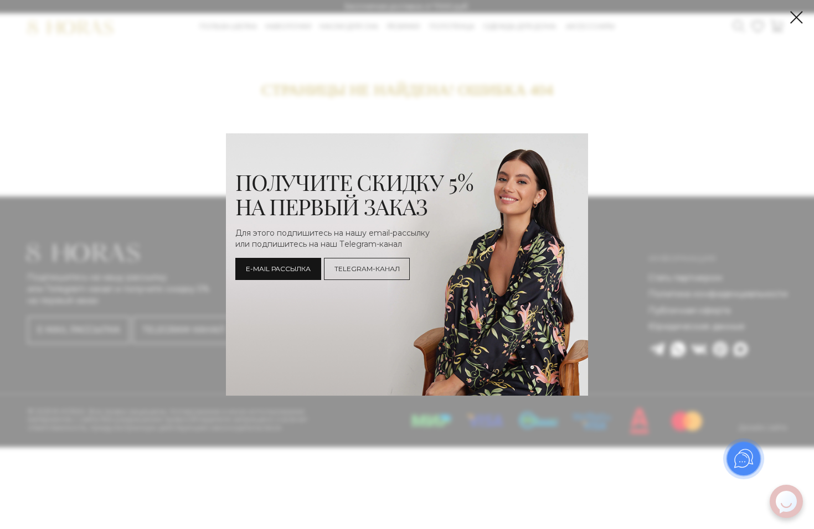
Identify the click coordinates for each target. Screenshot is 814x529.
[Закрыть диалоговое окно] (796, 17)
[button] (278, 269)
